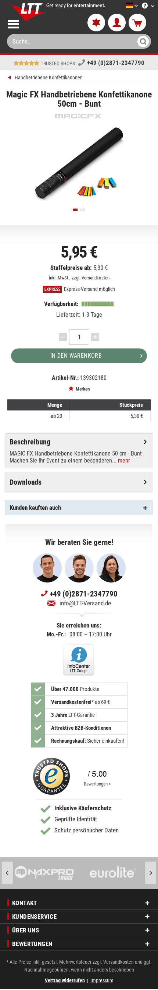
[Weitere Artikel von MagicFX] (79, 116)
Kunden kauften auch (35, 507)
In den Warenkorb (76, 355)
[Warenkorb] (137, 23)
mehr (123, 460)
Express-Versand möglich (89, 289)
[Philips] (115, 873)
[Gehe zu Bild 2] (82, 210)
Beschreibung (30, 441)
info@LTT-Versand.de (85, 603)
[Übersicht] (10, 78)
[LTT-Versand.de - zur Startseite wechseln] (28, 12)
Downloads (26, 482)
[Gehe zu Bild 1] (75, 210)
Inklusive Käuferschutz (82, 808)
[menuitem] (121, 6)
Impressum (102, 980)
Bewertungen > (97, 784)
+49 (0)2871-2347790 (115, 62)
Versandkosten (95, 278)
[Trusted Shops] (51, 776)
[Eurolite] (47, 873)
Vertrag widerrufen (65, 980)
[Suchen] (142, 41)
